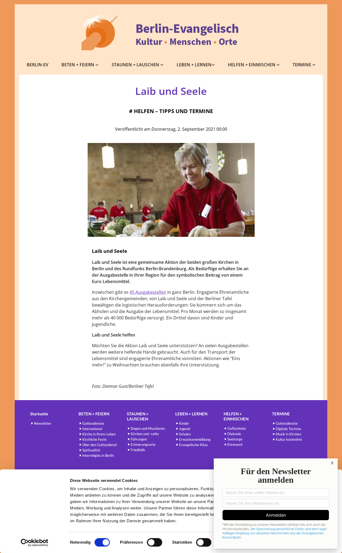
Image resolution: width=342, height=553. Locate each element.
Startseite (39, 413)
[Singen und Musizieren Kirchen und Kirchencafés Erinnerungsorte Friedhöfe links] (162, 64)
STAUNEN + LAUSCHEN (136, 65)
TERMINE (302, 65)
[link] (80, 64)
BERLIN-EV (37, 65)
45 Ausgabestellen (148, 292)
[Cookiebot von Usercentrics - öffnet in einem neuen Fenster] (34, 543)
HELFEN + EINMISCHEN (252, 65)
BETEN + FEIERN (78, 65)
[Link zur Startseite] (171, 31)
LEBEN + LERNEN (194, 65)
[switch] (154, 542)
